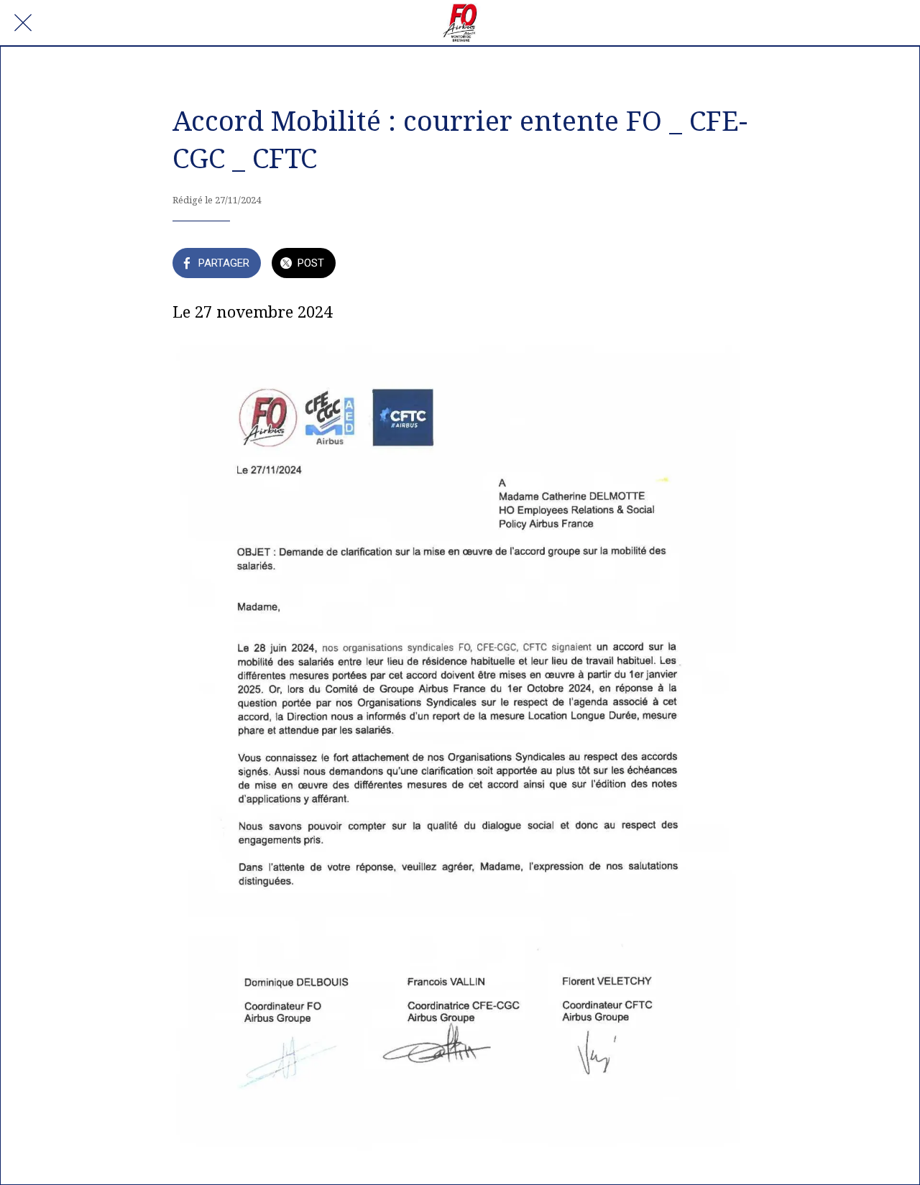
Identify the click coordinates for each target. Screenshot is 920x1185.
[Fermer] (23, 23)
